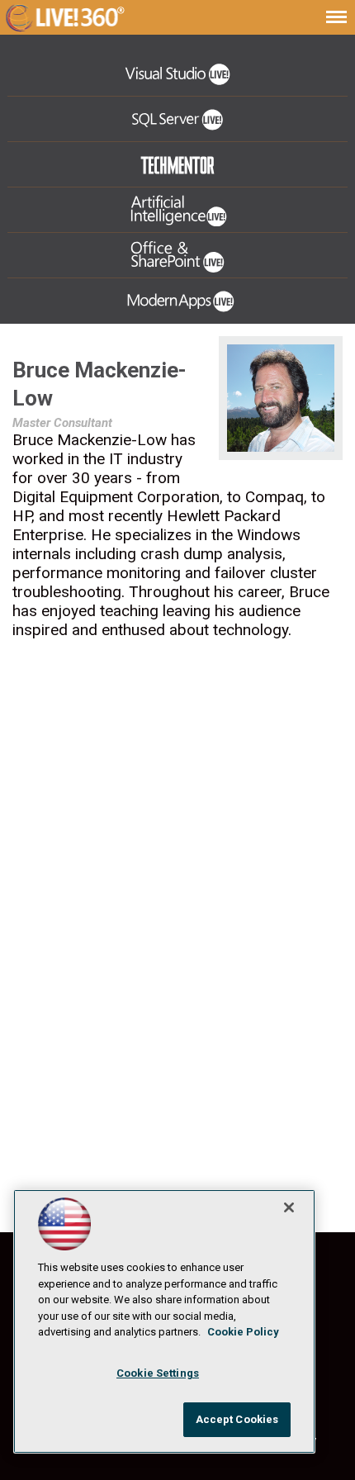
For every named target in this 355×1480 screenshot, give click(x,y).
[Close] (289, 1207)
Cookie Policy (243, 1332)
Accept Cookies (237, 1419)
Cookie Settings (157, 1373)
